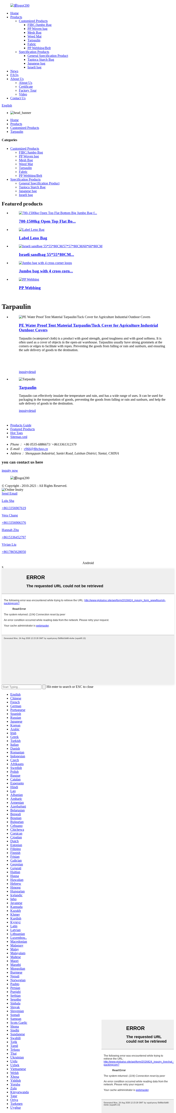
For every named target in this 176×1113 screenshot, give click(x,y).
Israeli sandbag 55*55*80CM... (46, 254)
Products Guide (20, 425)
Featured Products (22, 429)
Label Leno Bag (33, 238)
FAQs (14, 75)
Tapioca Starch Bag (40, 59)
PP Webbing (30, 287)
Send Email (9, 493)
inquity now (10, 470)
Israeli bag (34, 67)
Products (16, 17)
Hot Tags (16, 433)
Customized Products (33, 21)
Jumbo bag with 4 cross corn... (46, 271)
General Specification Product (47, 55)
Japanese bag (36, 63)
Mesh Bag (34, 32)
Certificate (26, 86)
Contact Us (18, 98)
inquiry (24, 372)
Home (14, 13)
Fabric (31, 44)
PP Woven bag (37, 28)
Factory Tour (27, 90)
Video (23, 94)
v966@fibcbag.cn (36, 449)
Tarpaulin (33, 40)
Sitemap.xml (18, 437)
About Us (17, 79)
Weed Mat (34, 36)
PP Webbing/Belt (39, 48)
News (14, 71)
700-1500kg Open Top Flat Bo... (47, 221)
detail (32, 372)
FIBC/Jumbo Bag (39, 25)
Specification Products (34, 52)
